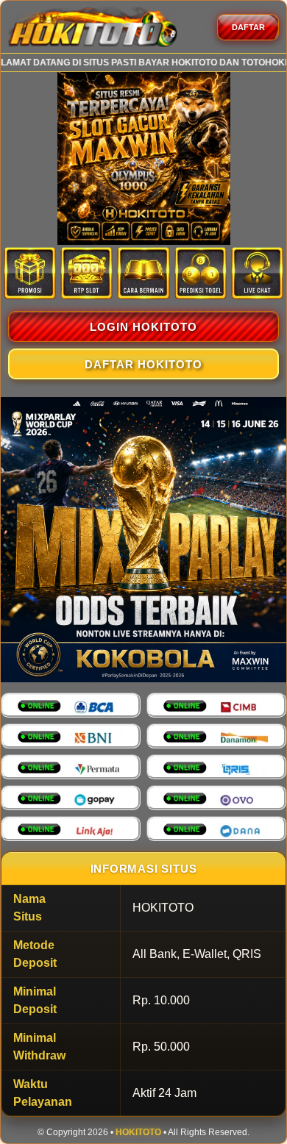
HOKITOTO (138, 1132)
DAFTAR (248, 27)
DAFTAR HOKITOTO (143, 364)
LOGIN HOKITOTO (143, 327)
